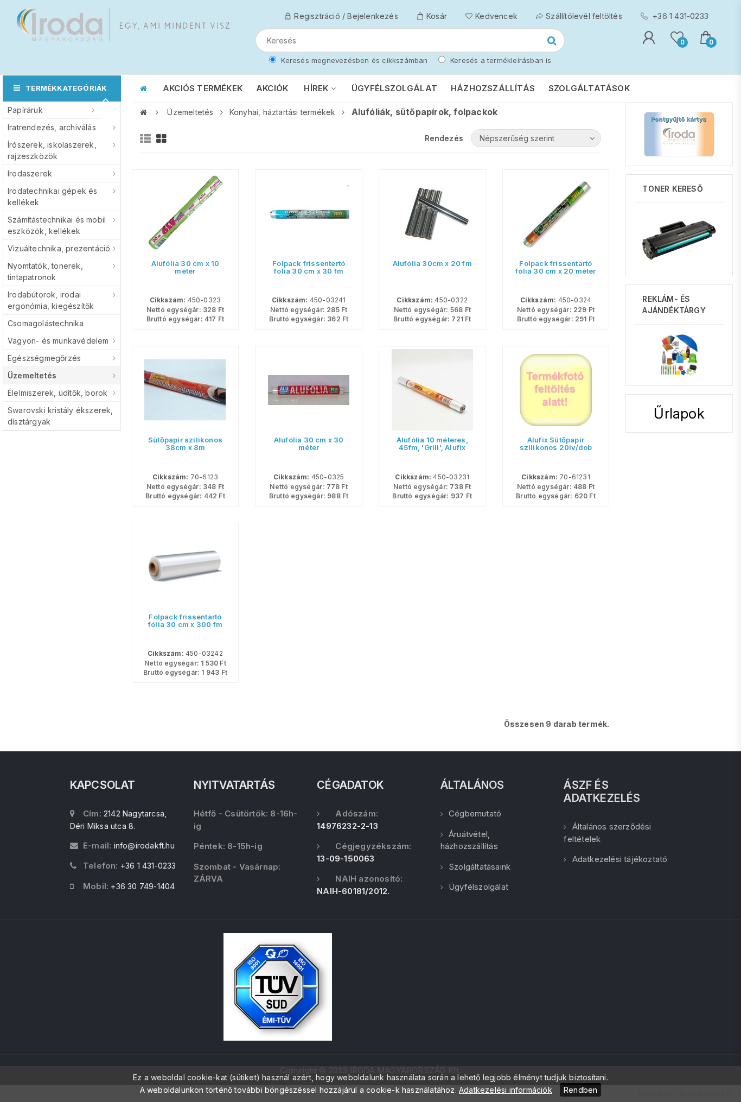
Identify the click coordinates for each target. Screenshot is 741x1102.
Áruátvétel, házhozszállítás (469, 840)
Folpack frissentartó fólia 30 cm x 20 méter (555, 267)
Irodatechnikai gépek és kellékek (53, 196)
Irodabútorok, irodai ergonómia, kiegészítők (51, 300)
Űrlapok (679, 413)
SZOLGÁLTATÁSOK (589, 88)
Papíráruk (25, 110)
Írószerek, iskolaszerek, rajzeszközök (52, 150)
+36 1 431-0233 (679, 16)
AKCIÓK (272, 88)
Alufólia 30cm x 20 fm (432, 263)
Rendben (580, 1089)
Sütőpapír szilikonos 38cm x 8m (185, 443)
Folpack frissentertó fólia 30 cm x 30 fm (308, 267)
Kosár (436, 16)
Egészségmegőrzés (44, 358)
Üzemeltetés (32, 375)
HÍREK (317, 88)
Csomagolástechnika (46, 323)
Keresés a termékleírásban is (500, 60)
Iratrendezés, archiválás (52, 127)
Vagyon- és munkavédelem (58, 340)
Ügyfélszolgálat (478, 887)
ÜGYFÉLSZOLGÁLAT (394, 88)
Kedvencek (496, 16)
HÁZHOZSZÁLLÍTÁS (493, 88)
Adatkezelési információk (505, 1089)
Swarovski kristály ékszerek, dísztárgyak (60, 416)
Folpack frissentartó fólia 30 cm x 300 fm (185, 620)
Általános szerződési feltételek (607, 832)
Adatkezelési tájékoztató (619, 859)
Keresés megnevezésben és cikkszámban (353, 60)
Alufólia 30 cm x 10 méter (185, 267)
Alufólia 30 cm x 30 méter (309, 443)
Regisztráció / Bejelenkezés (346, 16)
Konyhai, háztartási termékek (282, 112)
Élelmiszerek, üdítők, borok (57, 392)
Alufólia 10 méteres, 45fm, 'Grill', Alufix (432, 443)
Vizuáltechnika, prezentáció (59, 248)
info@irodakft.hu (144, 845)
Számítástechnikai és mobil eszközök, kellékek (57, 225)
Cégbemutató (475, 813)
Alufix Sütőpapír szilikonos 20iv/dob (556, 443)
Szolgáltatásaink (479, 867)
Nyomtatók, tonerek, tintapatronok (45, 271)
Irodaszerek (30, 173)
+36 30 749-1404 (143, 886)
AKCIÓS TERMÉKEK (202, 88)
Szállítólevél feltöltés (584, 16)
